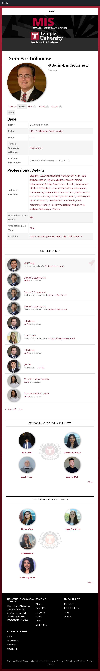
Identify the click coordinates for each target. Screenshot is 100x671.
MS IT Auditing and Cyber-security (46, 131)
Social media (69, 200)
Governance (59, 184)
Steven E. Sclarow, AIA (35, 278)
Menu (52, 12)
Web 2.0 (75, 205)
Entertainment (36, 184)
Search (72, 196)
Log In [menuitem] (5, 3)
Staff (38, 620)
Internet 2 (70, 184)
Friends (43, 106)
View (11, 112)
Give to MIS (41, 625)
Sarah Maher (27, 477)
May (32, 217)
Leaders (11, 644)
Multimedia (42, 188)
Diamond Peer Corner (57, 295)
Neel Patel (27, 453)
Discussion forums (73, 180)
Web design (45, 209)
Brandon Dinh (72, 477)
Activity (12, 106)
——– (32, 137)
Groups (56, 106)
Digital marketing (55, 180)
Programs (40, 612)
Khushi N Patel (27, 553)
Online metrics (52, 192)
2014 (32, 228)
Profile (21, 106)
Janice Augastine (27, 578)
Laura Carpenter (72, 529)
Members (68, 604)
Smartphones (55, 200)
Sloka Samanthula (72, 453)
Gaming (48, 184)
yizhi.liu (27, 364)
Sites (31, 106)
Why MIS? (41, 608)
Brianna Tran (27, 529)
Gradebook (12, 649)
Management (82, 184)
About (39, 604)
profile (27, 281)
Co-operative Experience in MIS (61, 339)
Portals (46, 196)
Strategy (45, 205)
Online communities (76, 188)
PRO (9, 636)
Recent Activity (71, 608)
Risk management (59, 196)
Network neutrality (57, 188)
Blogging (34, 176)
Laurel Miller (30, 335)
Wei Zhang (29, 263)
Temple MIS (50, 23)
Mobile (33, 188)
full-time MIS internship (54, 266)
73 (19, 409)
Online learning (37, 192)
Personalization (67, 192)
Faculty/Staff (36, 148)
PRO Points (12, 640)
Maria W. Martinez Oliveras (36, 379)
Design (42, 180)
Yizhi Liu (41, 368)
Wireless (55, 209)
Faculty (39, 616)
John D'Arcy (29, 321)
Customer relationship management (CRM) (60, 176)
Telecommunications (61, 205)
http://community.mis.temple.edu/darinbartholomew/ (56, 236)
